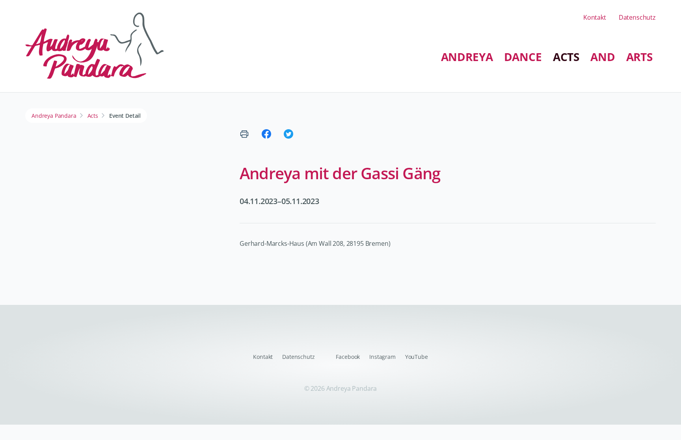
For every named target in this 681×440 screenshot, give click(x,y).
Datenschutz (637, 17)
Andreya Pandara (54, 115)
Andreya (467, 56)
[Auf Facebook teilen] (266, 134)
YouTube (416, 356)
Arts (639, 56)
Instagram (382, 356)
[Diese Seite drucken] (244, 134)
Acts (566, 56)
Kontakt (594, 17)
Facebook (348, 356)
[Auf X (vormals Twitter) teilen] (288, 134)
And (602, 56)
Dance (523, 56)
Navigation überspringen (242, 50)
